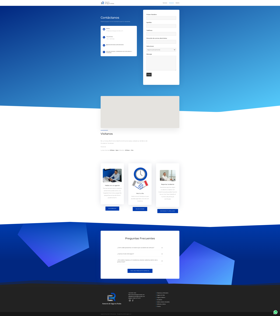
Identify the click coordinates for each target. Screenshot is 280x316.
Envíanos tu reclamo (167, 211)
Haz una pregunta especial (140, 270)
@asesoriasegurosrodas (115, 44)
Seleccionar (150, 46)
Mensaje (149, 54)
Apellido (149, 22)
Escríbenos (112, 208)
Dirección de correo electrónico (156, 38)
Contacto (171, 3)
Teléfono (149, 30)
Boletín (177, 3)
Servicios (165, 3)
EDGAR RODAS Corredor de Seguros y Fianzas (119, 52)
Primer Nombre (151, 14)
